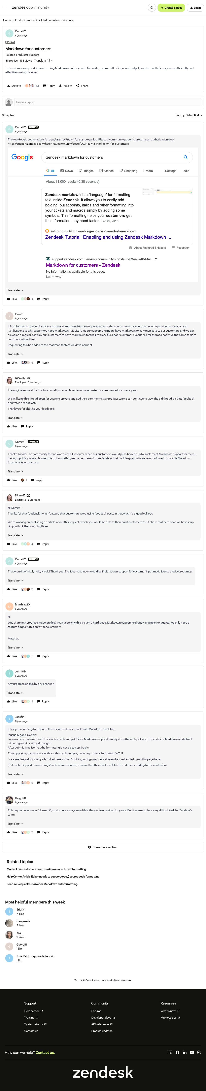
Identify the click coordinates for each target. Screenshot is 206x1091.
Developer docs (101, 1017)
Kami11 (19, 314)
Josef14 (20, 717)
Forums (96, 1011)
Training (29, 1017)
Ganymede (23, 921)
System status (33, 1024)
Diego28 (20, 798)
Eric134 (20, 909)
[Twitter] (170, 1052)
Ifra (18, 933)
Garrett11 (20, 31)
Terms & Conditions (86, 980)
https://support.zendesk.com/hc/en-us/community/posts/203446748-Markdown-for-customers (68, 143)
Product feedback (26, 20)
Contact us (31, 1031)
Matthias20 (22, 604)
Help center (32, 1011)
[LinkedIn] (185, 1052)
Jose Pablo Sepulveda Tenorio (35, 956)
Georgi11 (21, 944)
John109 (20, 671)
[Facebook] (177, 1052)
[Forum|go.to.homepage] (30, 8)
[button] (4, 8)
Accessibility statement (117, 980)
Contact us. (45, 1052)
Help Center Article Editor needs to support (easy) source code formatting (53, 876)
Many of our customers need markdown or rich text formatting (46, 869)
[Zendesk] (103, 1077)
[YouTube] (192, 1052)
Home (7, 20)
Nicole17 (20, 378)
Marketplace (169, 1017)
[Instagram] (199, 1052)
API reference (100, 1024)
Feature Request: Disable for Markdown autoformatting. (42, 884)
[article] (103, 213)
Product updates (101, 1031)
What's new (168, 1011)
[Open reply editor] (103, 102)
